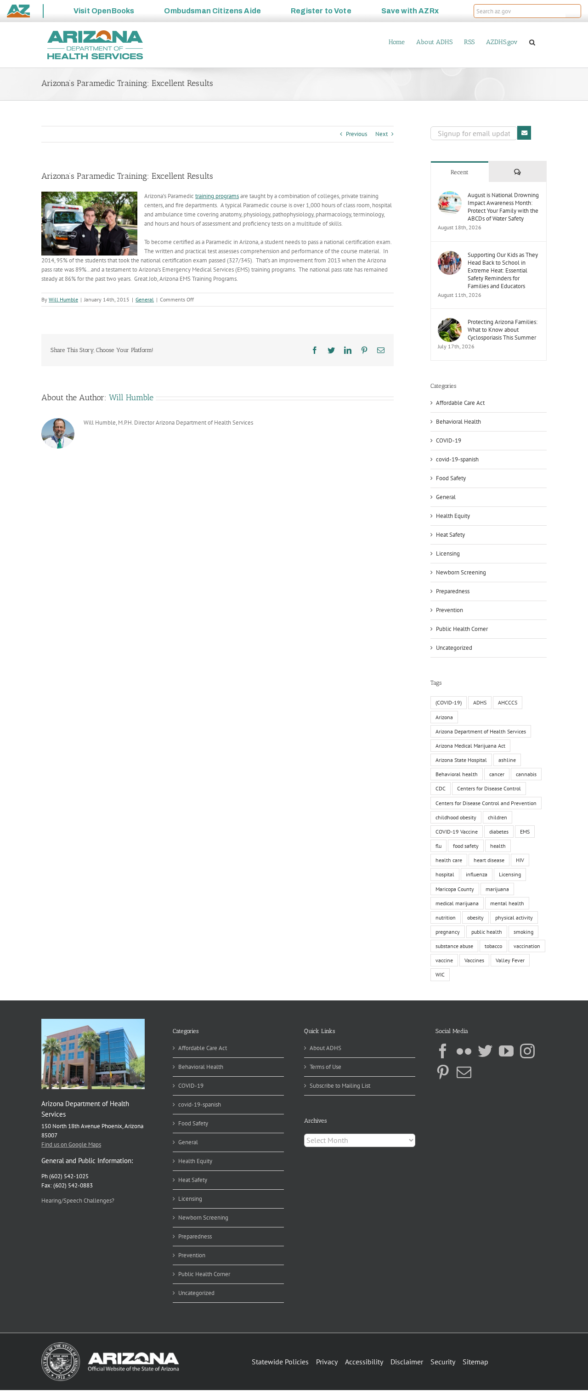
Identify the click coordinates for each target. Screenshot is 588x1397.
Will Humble (63, 299)
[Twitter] (485, 1051)
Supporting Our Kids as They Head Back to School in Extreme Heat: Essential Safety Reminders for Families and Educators (503, 270)
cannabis (526, 774)
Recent (460, 172)
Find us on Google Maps (71, 1144)
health (498, 845)
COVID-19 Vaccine (456, 831)
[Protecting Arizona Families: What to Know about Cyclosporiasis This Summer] (450, 322)
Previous (356, 134)
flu (438, 845)
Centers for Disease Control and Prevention (486, 803)
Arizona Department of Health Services (480, 731)
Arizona (444, 717)
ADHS (479, 702)
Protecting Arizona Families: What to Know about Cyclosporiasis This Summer (502, 329)
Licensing (448, 553)
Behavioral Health (458, 422)
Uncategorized (454, 648)
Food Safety (451, 478)
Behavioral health (456, 774)
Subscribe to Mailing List (340, 1086)
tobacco (493, 946)
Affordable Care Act (460, 403)
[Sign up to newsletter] (524, 133)
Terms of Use (325, 1067)
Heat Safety (450, 535)
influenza (476, 874)
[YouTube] (506, 1051)
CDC (440, 788)
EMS (525, 831)
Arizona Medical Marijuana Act (470, 745)
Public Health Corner (462, 629)
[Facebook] (442, 1051)
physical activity (514, 917)
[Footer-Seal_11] (110, 1345)
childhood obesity (455, 817)
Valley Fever (510, 960)
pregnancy (447, 931)
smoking (523, 931)
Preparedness (452, 591)
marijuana (497, 889)
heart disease (489, 860)
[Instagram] (527, 1051)
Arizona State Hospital (461, 759)
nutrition (445, 917)
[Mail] (464, 1072)
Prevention (449, 610)
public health (486, 931)
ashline (507, 759)
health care (448, 860)
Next (381, 134)
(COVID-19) (448, 702)
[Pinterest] (442, 1072)
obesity (475, 917)
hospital (444, 874)
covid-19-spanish (457, 459)
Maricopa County (454, 889)
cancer (496, 774)
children (497, 817)
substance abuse (454, 946)
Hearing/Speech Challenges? (77, 1200)
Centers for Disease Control (489, 788)
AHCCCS (507, 702)
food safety (466, 845)
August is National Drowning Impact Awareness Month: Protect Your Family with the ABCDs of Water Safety (503, 206)
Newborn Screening (461, 572)
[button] (573, 11)
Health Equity (453, 516)
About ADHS (325, 1048)
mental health (507, 903)
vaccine (444, 960)
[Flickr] (464, 1051)
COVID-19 (448, 440)
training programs (217, 196)
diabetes (499, 831)
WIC (440, 974)
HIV (520, 860)
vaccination (527, 946)
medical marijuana (457, 903)
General (145, 299)
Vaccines (474, 960)
